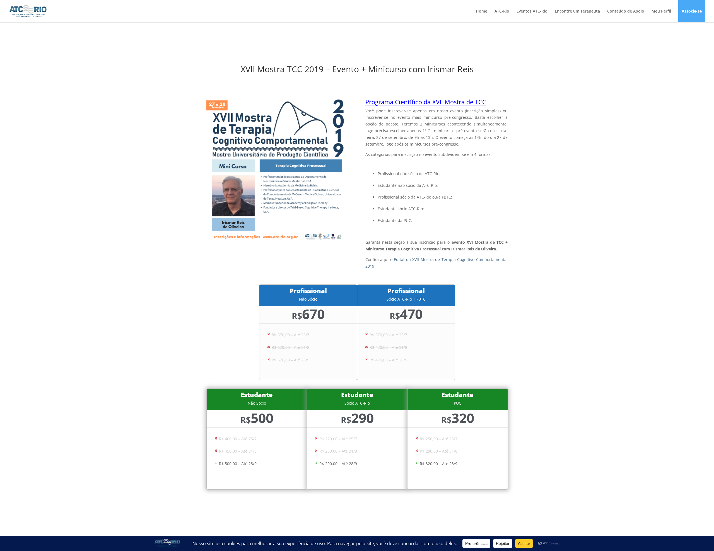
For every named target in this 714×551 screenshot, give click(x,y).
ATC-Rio (502, 11)
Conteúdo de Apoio (625, 11)
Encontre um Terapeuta (577, 11)
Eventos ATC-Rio (532, 11)
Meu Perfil (661, 11)
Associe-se (692, 11)
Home (481, 11)
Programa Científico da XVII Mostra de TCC (425, 102)
